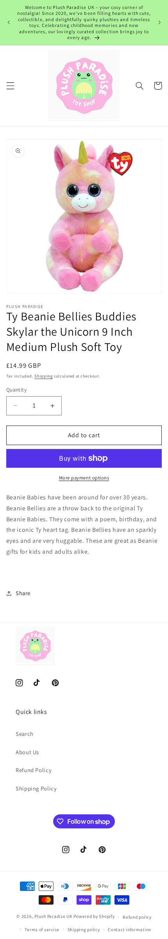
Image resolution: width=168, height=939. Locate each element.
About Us (27, 752)
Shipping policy (84, 929)
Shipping (43, 376)
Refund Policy (34, 770)
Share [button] (23, 593)
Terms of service (42, 929)
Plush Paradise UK (53, 916)
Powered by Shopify (93, 916)
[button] (10, 86)
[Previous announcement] (8, 22)
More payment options (84, 477)
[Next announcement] (159, 22)
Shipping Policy (36, 788)
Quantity (16, 389)
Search (25, 733)
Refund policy (137, 917)
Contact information (129, 929)
